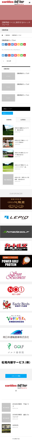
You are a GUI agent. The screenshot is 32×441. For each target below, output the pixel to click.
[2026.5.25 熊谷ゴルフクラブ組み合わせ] (8, 154)
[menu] (29, 2)
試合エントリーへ (7, 113)
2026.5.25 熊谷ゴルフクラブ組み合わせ (21, 153)
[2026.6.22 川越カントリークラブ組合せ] (8, 142)
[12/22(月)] (6, 428)
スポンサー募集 (16, 376)
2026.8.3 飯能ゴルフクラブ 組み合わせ (22, 129)
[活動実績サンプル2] (8, 87)
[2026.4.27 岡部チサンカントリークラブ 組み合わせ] (8, 167)
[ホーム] (2, 35)
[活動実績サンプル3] (8, 76)
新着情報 (8, 119)
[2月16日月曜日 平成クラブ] (6, 407)
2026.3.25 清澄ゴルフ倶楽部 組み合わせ (22, 178)
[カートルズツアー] (13, 2)
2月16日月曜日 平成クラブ (20, 405)
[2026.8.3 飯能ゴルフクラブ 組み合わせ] (8, 130)
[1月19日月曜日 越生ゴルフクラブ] (6, 418)
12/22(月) (15, 425)
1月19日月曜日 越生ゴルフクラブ (20, 416)
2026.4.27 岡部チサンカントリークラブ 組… (21, 166)
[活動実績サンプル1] (8, 98)
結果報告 (23, 119)
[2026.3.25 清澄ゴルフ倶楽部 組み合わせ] (8, 179)
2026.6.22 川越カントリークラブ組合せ (21, 141)
